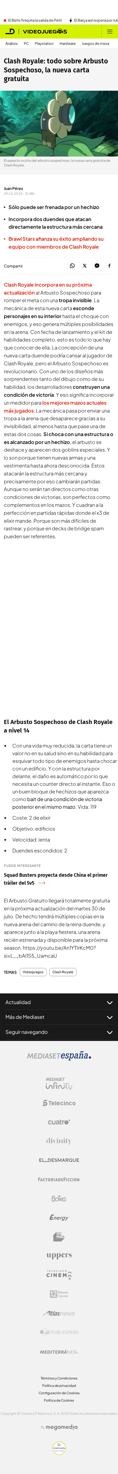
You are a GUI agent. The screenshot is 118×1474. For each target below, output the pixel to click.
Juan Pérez (13, 188)
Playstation (44, 43)
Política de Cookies (59, 1400)
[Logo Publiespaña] (59, 1332)
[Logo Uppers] (59, 1256)
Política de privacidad (59, 1386)
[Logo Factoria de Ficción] (59, 1179)
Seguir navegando (26, 1032)
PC (26, 43)
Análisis (11, 43)
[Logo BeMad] (59, 1237)
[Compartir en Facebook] (109, 266)
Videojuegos (33, 972)
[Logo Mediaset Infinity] (59, 1084)
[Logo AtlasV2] (59, 1313)
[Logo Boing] (59, 1198)
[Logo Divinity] (59, 1141)
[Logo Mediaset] (59, 1059)
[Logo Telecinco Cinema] (59, 1275)
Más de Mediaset (24, 1017)
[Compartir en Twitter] (84, 266)
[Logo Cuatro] (59, 1122)
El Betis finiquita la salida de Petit (35, 20)
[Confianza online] (59, 1453)
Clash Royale (63, 972)
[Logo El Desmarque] (59, 1160)
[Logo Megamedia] (61, 1427)
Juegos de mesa (95, 43)
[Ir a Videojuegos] (45, 31)
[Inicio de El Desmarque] (10, 31)
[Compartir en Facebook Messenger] (97, 266)
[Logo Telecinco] (59, 1103)
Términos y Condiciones (59, 1378)
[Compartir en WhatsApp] (72, 266)
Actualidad (18, 1002)
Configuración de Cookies (59, 1393)
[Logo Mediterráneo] (59, 1351)
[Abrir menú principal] (110, 31)
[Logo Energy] (59, 1218)
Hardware (68, 43)
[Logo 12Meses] (59, 1294)
